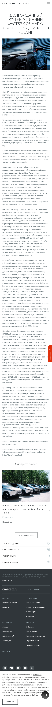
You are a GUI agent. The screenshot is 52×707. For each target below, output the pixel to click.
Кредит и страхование (35, 607)
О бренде (30, 627)
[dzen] (32, 668)
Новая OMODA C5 (9, 603)
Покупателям (31, 598)
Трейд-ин (30, 616)
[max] (4, 668)
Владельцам (7, 623)
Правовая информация (35, 636)
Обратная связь (32, 641)
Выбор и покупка (33, 603)
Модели (5, 598)
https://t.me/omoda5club (12, 455)
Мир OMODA (30, 623)
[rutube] (18, 668)
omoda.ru (12, 444)
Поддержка (7, 632)
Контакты (6, 652)
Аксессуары (31, 612)
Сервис (5, 627)
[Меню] (48, 3)
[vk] (11, 668)
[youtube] (25, 668)
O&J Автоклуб (8, 636)
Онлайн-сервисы (33, 645)
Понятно (10, 701)
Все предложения (26, 535)
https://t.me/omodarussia (35, 452)
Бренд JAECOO (32, 632)
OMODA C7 (7, 607)
